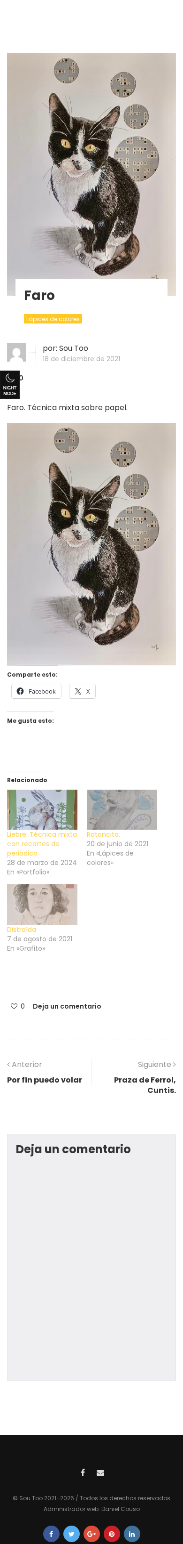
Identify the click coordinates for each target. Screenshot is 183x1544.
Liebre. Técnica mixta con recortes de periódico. (42, 844)
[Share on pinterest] (112, 1534)
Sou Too (73, 348)
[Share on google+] (92, 1534)
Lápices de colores (53, 319)
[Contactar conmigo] (100, 1471)
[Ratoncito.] (122, 810)
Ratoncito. (103, 834)
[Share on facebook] (51, 1534)
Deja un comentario (67, 1006)
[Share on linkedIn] (132, 1534)
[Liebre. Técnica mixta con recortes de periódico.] (42, 810)
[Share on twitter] (71, 1534)
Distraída (21, 929)
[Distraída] (42, 904)
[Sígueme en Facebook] (83, 1471)
